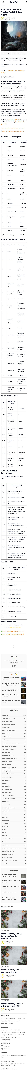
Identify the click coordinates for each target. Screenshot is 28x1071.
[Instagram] (12, 666)
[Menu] (26, 2)
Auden (14, 1069)
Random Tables (20, 1018)
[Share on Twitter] (3, 53)
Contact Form (15, 1032)
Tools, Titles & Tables (7, 1023)
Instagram (4, 1035)
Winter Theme (5, 930)
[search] (2, 2)
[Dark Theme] (3, 2)
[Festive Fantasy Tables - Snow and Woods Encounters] (14, 919)
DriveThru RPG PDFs (14, 1030)
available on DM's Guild (14, 120)
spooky (3, 72)
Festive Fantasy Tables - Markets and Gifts (12, 971)
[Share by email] (19, 53)
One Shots (4, 6)
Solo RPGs (4, 1018)
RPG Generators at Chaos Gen (16, 1035)
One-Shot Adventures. (14, 627)
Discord (22, 1032)
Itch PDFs (14, 1037)
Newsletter (4, 1030)
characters (10, 70)
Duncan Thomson (10, 18)
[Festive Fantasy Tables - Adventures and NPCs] (14, 989)
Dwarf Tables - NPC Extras (9, 892)
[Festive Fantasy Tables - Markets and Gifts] (14, 955)
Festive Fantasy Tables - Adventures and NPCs (12, 1004)
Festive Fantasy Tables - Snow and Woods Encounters (12, 936)
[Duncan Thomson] (2, 18)
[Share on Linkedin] (14, 53)
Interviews (4, 1021)
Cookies (20, 1037)
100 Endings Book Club (14, 1021)
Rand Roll (11, 1061)
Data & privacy (5, 1040)
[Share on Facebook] (8, 53)
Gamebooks (11, 1018)
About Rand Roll (5, 1037)
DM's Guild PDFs (5, 1032)
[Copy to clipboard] (24, 53)
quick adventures (19, 70)
